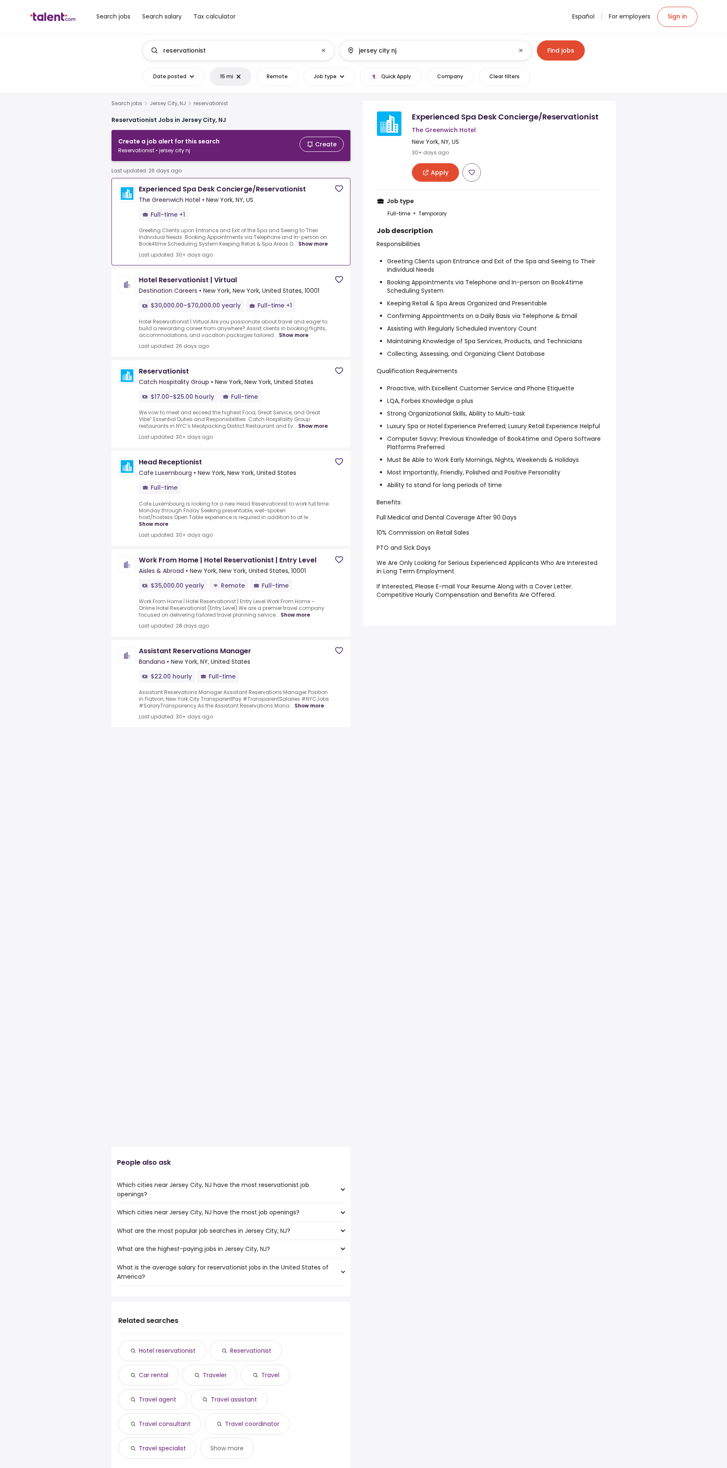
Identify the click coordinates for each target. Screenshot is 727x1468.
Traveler (215, 1375)
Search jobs (126, 103)
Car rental (153, 1375)
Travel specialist (162, 1448)
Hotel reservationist (167, 1350)
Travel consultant (165, 1424)
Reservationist (250, 1350)
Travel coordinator (252, 1424)
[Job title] (231, 50)
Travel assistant (234, 1399)
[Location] (428, 50)
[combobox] (238, 50)
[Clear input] (323, 50)
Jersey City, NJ (168, 103)
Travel (270, 1375)
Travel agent (157, 1399)
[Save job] (339, 188)
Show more (313, 243)
